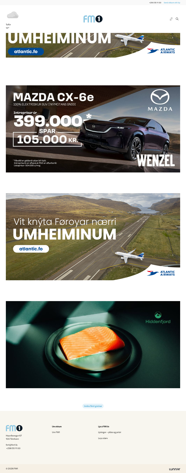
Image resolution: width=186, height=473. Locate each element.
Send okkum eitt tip (172, 2)
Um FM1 (56, 432)
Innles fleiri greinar (93, 406)
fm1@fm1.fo (11, 444)
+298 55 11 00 (155, 2)
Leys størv (103, 438)
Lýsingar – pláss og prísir (109, 432)
